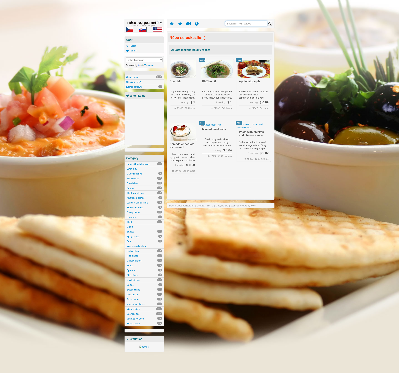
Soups (143, 265)
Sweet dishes (143, 289)
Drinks (129, 226)
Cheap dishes (143, 212)
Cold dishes (143, 294)
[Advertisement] (109, 49)
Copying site (222, 205)
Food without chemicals (143, 163)
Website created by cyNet (243, 205)
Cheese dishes (143, 260)
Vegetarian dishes (143, 304)
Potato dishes (143, 323)
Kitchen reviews (143, 86)
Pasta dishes (143, 299)
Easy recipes (143, 313)
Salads (143, 284)
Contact (200, 205)
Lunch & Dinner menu (143, 202)
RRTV (210, 205)
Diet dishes (143, 183)
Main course (143, 178)
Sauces (143, 231)
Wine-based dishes (136, 246)
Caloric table (143, 77)
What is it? (131, 168)
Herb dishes (143, 250)
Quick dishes (143, 279)
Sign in (133, 50)
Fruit (143, 241)
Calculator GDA (133, 81)
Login (133, 45)
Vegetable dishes (143, 318)
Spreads (143, 270)
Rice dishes (143, 255)
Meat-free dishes (143, 192)
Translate (149, 65)
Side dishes (143, 275)
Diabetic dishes (143, 173)
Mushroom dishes (143, 197)
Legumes (143, 217)
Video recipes (143, 308)
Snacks (143, 188)
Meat (143, 221)
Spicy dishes (143, 236)
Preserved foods (143, 207)
